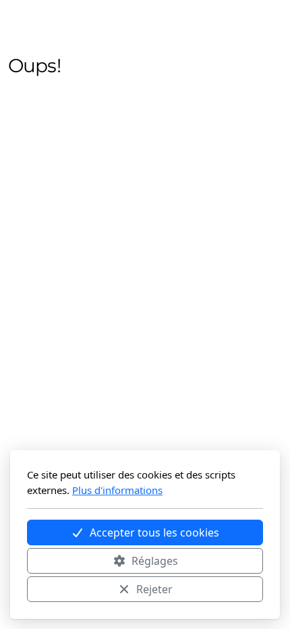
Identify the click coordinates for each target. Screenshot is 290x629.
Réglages (155, 560)
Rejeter (154, 589)
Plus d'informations (117, 490)
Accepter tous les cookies (154, 532)
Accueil (50, 140)
